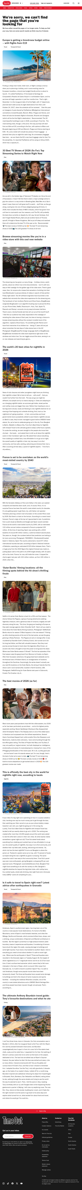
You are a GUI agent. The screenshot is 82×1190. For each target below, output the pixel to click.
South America (72, 1145)
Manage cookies (46, 1170)
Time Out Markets (46, 3)
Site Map (44, 1176)
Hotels (30, 8)
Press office (45, 1122)
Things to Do (11, 8)
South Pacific (71, 1149)
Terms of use (45, 1160)
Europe (70, 1137)
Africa (69, 1130)
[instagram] (3, 1183)
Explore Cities (34, 3)
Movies (35, 8)
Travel (25, 8)
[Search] (73, 3)
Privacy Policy (8, 1143)
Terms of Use (29, 1142)
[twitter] (17, 1183)
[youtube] (21, 1183)
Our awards (45, 1130)
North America (72, 1141)
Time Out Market (48, 8)
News (4, 8)
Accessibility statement (45, 1155)
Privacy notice (45, 1141)
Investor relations (46, 1126)
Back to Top (42, 1111)
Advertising (58, 1122)
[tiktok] (8, 1183)
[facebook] (12, 1183)
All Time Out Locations (71, 1125)
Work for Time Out (47, 1133)
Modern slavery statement (46, 1165)
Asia (69, 1133)
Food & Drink (19, 8)
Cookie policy (45, 1151)
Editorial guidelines (47, 1137)
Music (40, 8)
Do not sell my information (46, 1146)
